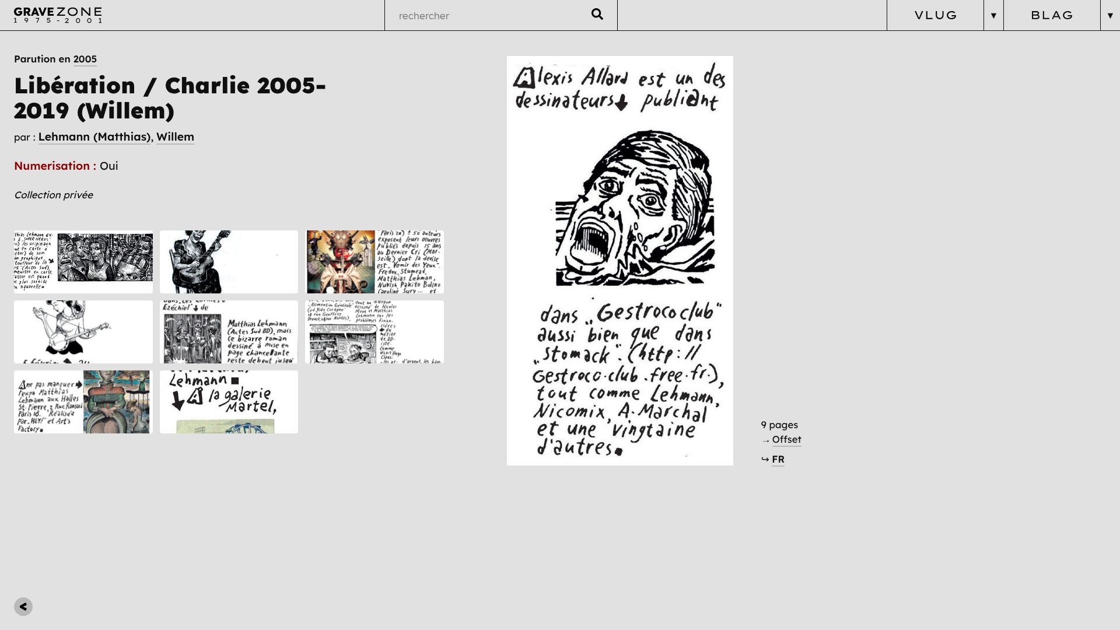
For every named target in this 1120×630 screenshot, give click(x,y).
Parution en (55, 59)
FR (778, 459)
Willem (175, 137)
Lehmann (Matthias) (94, 137)
